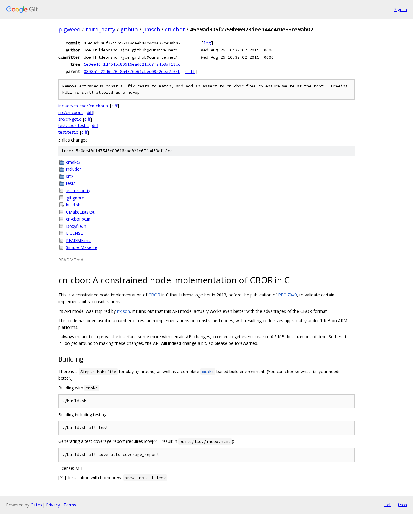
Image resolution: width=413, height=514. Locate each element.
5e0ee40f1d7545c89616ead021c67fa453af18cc (132, 64)
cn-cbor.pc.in (78, 219)
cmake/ (73, 162)
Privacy (53, 505)
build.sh (73, 205)
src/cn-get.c (69, 119)
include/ (73, 169)
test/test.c (68, 132)
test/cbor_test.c (73, 125)
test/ (70, 183)
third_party (100, 29)
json (402, 504)
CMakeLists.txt (80, 212)
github (129, 29)
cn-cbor (175, 29)
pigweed (69, 29)
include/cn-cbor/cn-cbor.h (83, 106)
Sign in (400, 9)
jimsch (151, 29)
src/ (69, 176)
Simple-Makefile (81, 247)
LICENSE (74, 233)
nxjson (123, 311)
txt (387, 504)
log (207, 43)
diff (190, 71)
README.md (78, 240)
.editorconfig (78, 190)
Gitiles (36, 505)
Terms (69, 505)
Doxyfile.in (76, 226)
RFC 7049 (287, 295)
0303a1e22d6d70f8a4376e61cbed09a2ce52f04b (132, 71)
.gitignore (75, 198)
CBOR (154, 295)
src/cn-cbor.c (70, 112)
